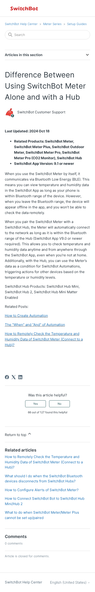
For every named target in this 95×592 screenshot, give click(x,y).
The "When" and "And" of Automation (35, 324)
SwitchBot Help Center (21, 24)
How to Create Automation (26, 315)
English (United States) (68, 582)
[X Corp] (14, 377)
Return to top (16, 435)
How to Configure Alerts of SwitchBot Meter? (42, 490)
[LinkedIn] (20, 377)
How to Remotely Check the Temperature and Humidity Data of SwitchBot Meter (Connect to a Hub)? (44, 339)
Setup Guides (77, 24)
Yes (35, 403)
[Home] (24, 8)
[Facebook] (7, 377)
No (59, 403)
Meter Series (52, 24)
